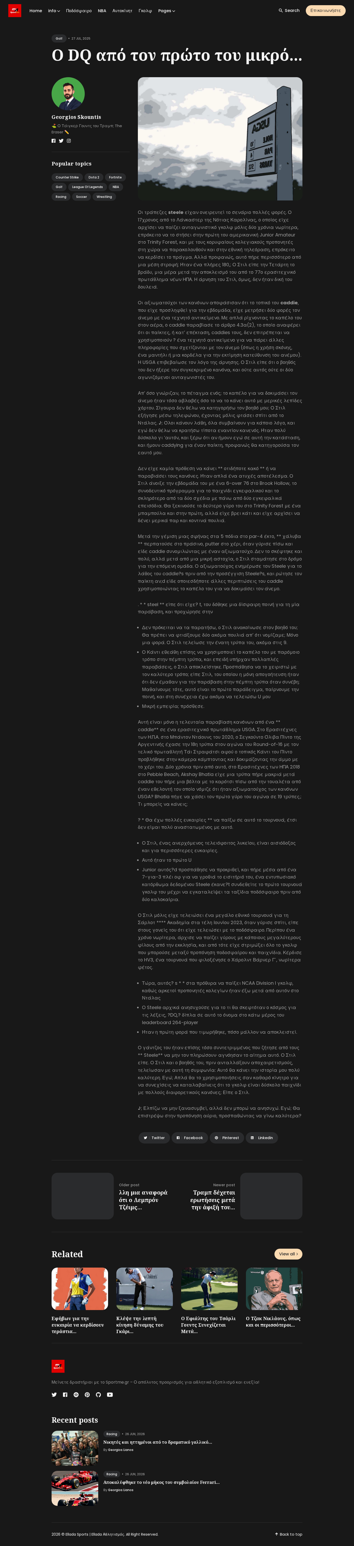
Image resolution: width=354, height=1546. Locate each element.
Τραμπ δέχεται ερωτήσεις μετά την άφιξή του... (212, 1199)
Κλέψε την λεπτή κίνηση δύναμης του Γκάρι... (140, 1324)
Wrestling (104, 197)
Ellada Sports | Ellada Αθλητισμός (95, 1534)
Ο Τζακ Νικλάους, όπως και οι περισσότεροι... (273, 1321)
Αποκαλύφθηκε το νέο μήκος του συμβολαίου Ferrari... (161, 1482)
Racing (61, 197)
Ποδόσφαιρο (79, 11)
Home (36, 11)
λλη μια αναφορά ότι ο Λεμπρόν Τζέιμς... (143, 1199)
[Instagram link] (69, 140)
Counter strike (67, 177)
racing (112, 1434)
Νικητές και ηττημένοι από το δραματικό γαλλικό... (157, 1442)
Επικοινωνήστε (325, 10)
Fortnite (115, 177)
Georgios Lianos (120, 1450)
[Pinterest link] (87, 1395)
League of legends (87, 187)
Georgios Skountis (76, 116)
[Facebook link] (53, 140)
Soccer (81, 197)
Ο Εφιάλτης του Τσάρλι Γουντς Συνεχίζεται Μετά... (208, 1324)
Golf (59, 187)
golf (59, 38)
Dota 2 (94, 177)
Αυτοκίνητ (122, 11)
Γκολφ (145, 11)
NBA (102, 11)
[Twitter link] (61, 140)
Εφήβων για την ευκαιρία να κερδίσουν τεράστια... (78, 1324)
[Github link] (98, 1395)
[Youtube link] (110, 1395)
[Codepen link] (76, 1395)
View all (287, 1254)
